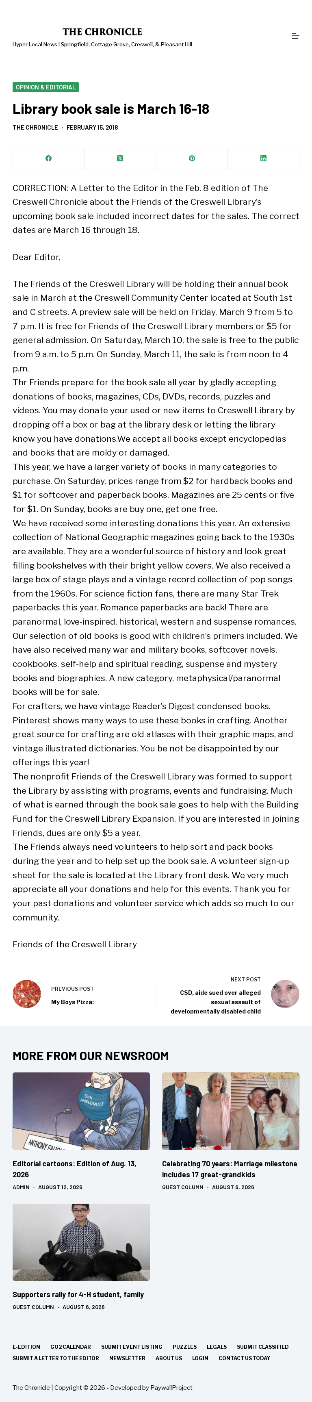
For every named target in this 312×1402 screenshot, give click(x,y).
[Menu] (295, 35)
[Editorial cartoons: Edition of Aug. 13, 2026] (81, 1111)
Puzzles (185, 1347)
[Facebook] (48, 158)
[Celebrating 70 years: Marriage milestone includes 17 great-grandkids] (230, 1111)
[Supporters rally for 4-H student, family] (81, 1242)
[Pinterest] (192, 158)
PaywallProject (171, 1387)
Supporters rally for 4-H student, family (78, 1294)
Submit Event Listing (131, 1347)
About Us (169, 1358)
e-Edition (26, 1347)
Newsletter (127, 1358)
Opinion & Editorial (46, 87)
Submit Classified (263, 1347)
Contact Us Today (244, 1358)
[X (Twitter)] (120, 158)
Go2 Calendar (70, 1347)
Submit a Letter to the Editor (56, 1358)
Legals (217, 1347)
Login (200, 1358)
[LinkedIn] (263, 158)
